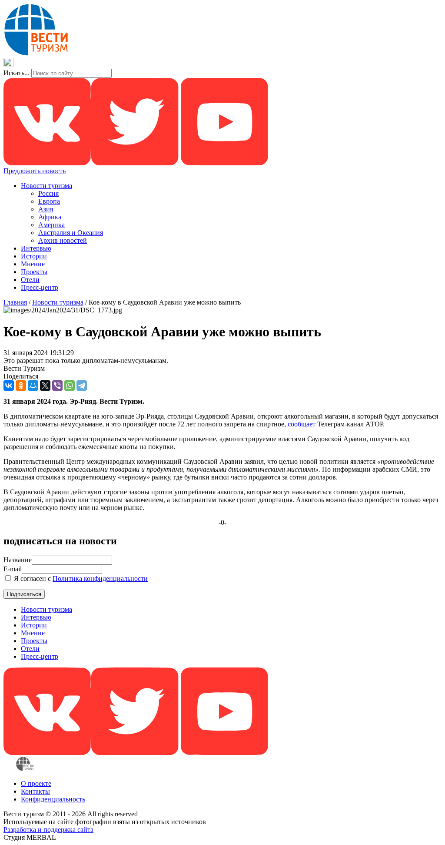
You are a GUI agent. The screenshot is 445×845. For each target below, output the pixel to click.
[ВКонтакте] (8, 385)
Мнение (33, 264)
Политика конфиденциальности (100, 578)
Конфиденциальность (53, 799)
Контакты (35, 791)
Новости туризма (46, 185)
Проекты (34, 271)
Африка (49, 217)
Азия (45, 209)
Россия (48, 193)
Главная (15, 302)
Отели (30, 279)
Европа (49, 201)
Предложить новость (34, 170)
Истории (34, 256)
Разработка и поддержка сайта (48, 829)
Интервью (36, 248)
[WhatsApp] (69, 385)
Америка (51, 224)
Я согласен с (80, 578)
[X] (45, 385)
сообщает (301, 424)
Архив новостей (62, 240)
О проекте (36, 783)
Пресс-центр (39, 287)
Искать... (16, 73)
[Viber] (57, 385)
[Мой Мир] (33, 385)
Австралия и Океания (70, 232)
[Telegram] (81, 385)
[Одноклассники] (21, 385)
